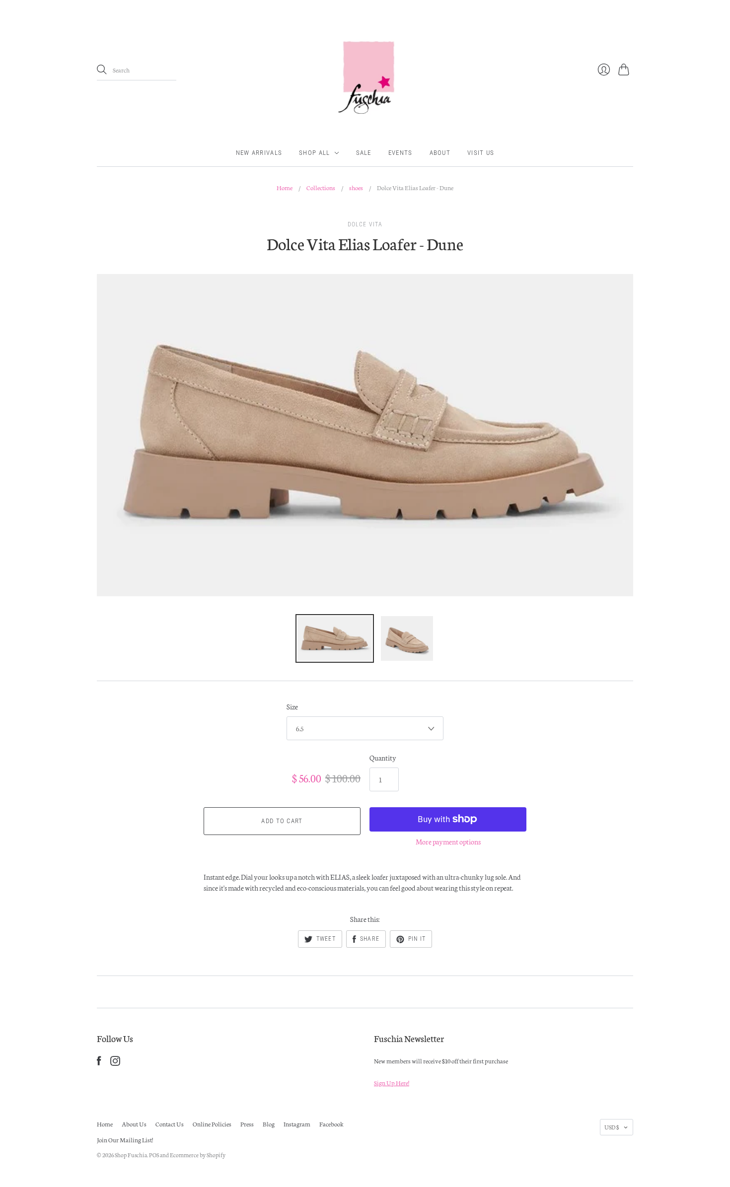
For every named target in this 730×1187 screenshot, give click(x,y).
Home (284, 187)
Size (292, 706)
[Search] (102, 69)
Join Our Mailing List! (125, 1139)
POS (154, 1155)
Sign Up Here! (391, 1082)
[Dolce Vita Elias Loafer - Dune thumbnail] (334, 638)
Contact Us (169, 1123)
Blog (269, 1123)
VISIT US (480, 152)
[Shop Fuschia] (365, 70)
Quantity (382, 758)
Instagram (297, 1123)
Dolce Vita (365, 224)
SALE (363, 152)
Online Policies (212, 1123)
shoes (356, 187)
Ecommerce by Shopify (197, 1155)
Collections (320, 187)
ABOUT (440, 152)
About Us (134, 1123)
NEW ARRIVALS (259, 152)
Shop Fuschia (131, 1155)
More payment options (448, 841)
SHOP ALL (314, 152)
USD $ (611, 1127)
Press (247, 1123)
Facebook (331, 1123)
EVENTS (400, 152)
